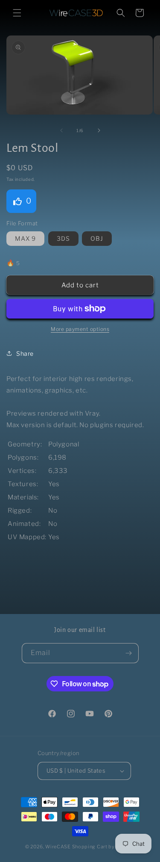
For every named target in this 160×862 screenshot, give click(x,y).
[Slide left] (61, 130)
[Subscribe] (128, 653)
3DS (63, 238)
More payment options (80, 329)
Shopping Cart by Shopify (103, 847)
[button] (17, 12)
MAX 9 (25, 238)
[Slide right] (99, 130)
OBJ (96, 238)
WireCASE (58, 847)
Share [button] (25, 353)
